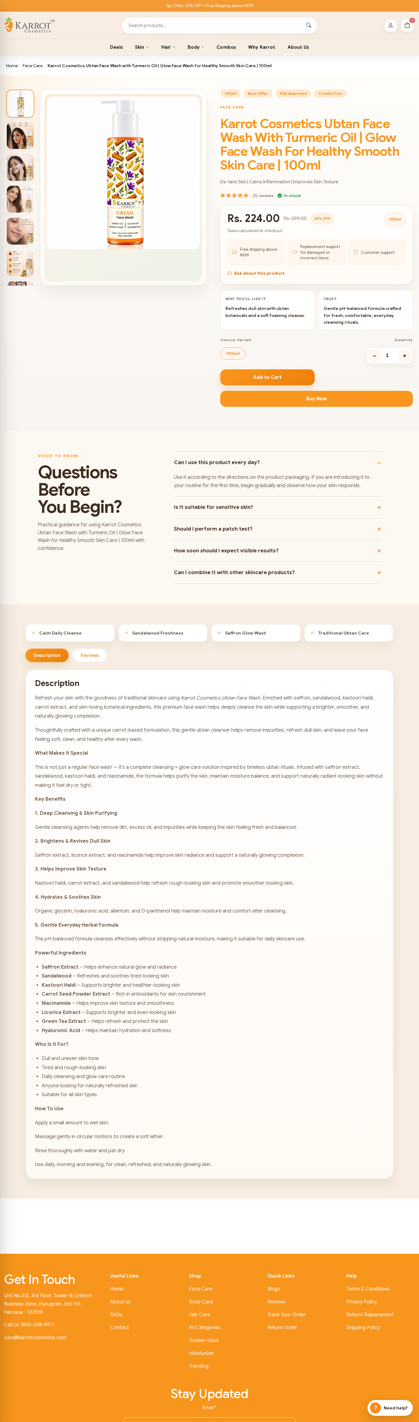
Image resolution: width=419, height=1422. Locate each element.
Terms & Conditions (368, 1289)
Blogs (273, 1289)
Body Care (201, 1302)
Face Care (33, 65)
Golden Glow (203, 1340)
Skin (139, 47)
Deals (116, 47)
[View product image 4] (20, 199)
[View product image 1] (20, 104)
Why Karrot (261, 47)
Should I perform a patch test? (213, 529)
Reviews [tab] (90, 655)
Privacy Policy (361, 1302)
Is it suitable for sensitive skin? (213, 507)
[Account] (391, 25)
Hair (166, 47)
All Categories (205, 1328)
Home (12, 65)
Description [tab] (47, 655)
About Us (298, 47)
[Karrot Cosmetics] (30, 25)
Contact (119, 1328)
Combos (226, 47)
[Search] (308, 25)
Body (194, 47)
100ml (233, 353)
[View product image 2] (20, 135)
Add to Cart (267, 377)
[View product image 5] (20, 231)
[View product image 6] (20, 263)
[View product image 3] (20, 167)
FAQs (116, 1315)
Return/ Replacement (370, 1315)
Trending (199, 1366)
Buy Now (316, 399)
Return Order (282, 1328)
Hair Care (199, 1315)
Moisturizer (201, 1353)
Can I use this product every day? (217, 462)
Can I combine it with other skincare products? (234, 572)
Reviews (276, 1302)
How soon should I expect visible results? (226, 550)
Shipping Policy (363, 1328)
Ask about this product (259, 273)
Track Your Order (286, 1315)
